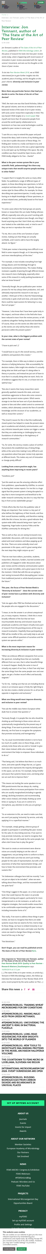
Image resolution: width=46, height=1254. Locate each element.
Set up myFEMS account (23, 1103)
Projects (23, 1193)
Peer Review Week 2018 (19, 72)
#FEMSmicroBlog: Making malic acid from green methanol (21, 1015)
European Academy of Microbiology (23, 1148)
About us (23, 1113)
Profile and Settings (23, 1224)
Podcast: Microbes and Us (23, 1182)
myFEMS (23, 1216)
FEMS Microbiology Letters (28, 51)
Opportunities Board (23, 1203)
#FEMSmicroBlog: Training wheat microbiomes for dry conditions (22, 1006)
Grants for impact (23, 1127)
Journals (23, 1119)
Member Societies (23, 1144)
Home (4, 15)
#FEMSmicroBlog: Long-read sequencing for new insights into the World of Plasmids (20, 1037)
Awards (23, 1131)
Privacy (23, 1211)
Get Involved (23, 1156)
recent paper (31, 116)
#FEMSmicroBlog (23, 1178)
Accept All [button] (21, 1249)
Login (40, 2)
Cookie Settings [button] (9, 1249)
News (23, 1164)
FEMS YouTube (23, 1186)
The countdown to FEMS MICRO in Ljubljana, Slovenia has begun (22, 1061)
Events (23, 1123)
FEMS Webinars (23, 1174)
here (34, 951)
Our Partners (23, 1152)
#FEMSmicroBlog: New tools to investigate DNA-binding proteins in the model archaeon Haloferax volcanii (23, 1049)
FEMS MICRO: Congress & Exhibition (23, 1170)
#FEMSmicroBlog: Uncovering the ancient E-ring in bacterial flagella (23, 1025)
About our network (23, 1138)
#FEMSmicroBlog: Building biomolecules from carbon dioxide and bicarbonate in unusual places (19, 1081)
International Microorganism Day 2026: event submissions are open (23, 1069)
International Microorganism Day (23, 1199)
